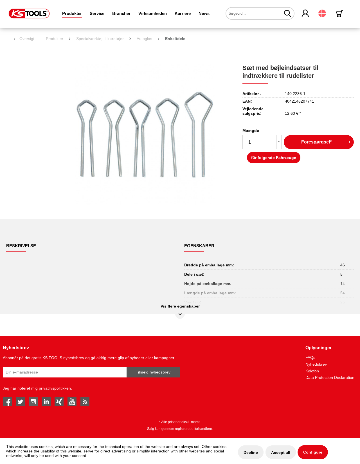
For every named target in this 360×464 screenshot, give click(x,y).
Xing (59, 401)
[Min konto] (305, 13)
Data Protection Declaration (329, 377)
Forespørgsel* (316, 142)
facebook (7, 401)
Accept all (280, 452)
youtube (72, 401)
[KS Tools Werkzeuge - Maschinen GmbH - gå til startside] (29, 13)
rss (84, 401)
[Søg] (287, 13)
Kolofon (312, 371)
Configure (312, 452)
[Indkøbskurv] (340, 13)
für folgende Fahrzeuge (273, 157)
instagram (33, 401)
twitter (20, 401)
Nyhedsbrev (316, 364)
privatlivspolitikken (55, 388)
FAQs (310, 357)
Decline (251, 452)
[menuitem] (72, 13)
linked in (46, 401)
